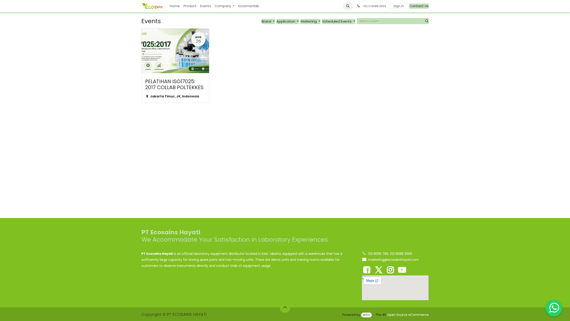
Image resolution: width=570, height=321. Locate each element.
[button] (348, 6)
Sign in (398, 6)
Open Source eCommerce (408, 315)
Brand (267, 21)
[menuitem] (175, 6)
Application (286, 21)
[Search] (427, 21)
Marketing (309, 21)
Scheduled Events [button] (337, 21)
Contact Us (419, 6)
